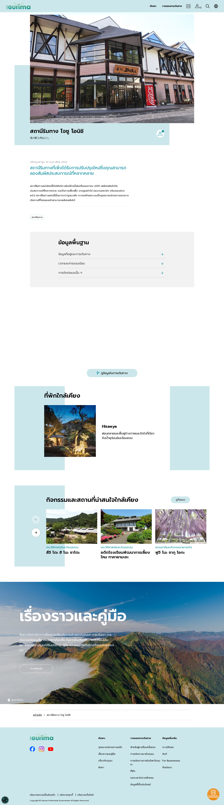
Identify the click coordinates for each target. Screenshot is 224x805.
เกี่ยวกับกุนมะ (105, 761)
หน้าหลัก (37, 715)
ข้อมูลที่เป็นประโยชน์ (140, 784)
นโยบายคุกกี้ (66, 795)
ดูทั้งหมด (180, 500)
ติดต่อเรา (167, 767)
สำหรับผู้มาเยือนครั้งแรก (143, 747)
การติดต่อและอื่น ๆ (70, 272)
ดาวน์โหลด (168, 747)
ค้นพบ (101, 738)
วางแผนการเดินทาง (140, 738)
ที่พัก (132, 771)
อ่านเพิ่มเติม (36, 668)
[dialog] (5, 799)
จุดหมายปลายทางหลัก (110, 747)
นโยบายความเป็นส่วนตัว (42, 795)
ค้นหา (101, 767)
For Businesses (171, 761)
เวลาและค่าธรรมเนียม (71, 263)
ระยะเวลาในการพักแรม (142, 778)
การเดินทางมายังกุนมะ (142, 754)
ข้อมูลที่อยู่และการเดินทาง (74, 254)
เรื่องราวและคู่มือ (106, 754)
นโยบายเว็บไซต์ (85, 795)
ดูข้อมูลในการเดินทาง (114, 373)
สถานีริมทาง (37, 217)
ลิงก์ (164, 754)
